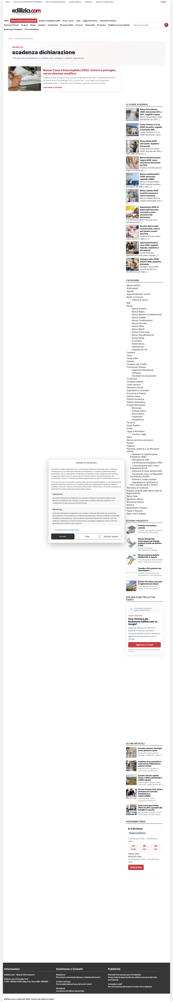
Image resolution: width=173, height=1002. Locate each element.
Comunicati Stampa (136, 367)
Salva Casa (132, 496)
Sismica (130, 505)
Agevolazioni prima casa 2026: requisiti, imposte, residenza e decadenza (149, 246)
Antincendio (132, 288)
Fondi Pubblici (133, 425)
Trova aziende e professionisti (23, 21)
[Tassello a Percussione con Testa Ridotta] (131, 572)
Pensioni (131, 446)
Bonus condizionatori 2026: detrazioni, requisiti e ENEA (149, 176)
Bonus (33, 25)
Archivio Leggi (139, 434)
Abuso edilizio (133, 285)
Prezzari (79, 25)
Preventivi (101, 25)
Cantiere (131, 352)
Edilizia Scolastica (135, 399)
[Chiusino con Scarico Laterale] (131, 529)
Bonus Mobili (138, 329)
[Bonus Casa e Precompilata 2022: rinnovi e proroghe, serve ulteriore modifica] (24, 78)
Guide (129, 428)
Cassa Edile (132, 358)
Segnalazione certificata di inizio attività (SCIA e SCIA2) (144, 483)
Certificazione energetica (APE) (147, 462)
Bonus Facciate (139, 323)
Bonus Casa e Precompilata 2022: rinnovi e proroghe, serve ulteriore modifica (79, 72)
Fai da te (24, 25)
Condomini (132, 378)
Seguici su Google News (105, 2)
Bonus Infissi (138, 326)
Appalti (130, 291)
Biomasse (136, 408)
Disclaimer (60, 988)
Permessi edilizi (66, 25)
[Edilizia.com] (26, 11)
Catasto (130, 361)
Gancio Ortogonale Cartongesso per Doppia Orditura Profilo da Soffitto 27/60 (150, 542)
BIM (128, 303)
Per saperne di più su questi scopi (67, 530)
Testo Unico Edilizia (136, 513)
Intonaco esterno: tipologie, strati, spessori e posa (150, 749)
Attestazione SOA (140, 459)
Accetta (63, 536)
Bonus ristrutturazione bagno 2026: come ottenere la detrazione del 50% (150, 161)
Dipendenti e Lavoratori (138, 390)
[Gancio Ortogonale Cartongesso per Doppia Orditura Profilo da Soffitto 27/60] (131, 543)
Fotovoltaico (138, 413)
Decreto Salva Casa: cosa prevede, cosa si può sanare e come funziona (150, 230)
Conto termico (134, 384)
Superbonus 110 (139, 349)
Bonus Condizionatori (142, 320)
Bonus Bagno (138, 311)
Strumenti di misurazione (144, 376)
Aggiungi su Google (144, 644)
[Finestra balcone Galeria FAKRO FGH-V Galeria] (131, 559)
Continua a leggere (52, 87)
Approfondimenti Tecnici (138, 294)
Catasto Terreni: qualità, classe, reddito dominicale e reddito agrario (150, 777)
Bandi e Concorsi (135, 297)
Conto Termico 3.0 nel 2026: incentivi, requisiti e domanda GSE (151, 127)
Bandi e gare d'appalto (13, 29)
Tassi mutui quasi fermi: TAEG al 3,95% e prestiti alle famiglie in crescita (150, 807)
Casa (78, 21)
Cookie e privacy (63, 981)
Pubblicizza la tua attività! (119, 25)
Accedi (163, 2)
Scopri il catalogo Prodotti (49, 21)
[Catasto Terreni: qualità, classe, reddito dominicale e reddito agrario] (131, 779)
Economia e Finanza (108, 21)
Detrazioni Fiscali (11, 25)
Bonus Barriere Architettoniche (146, 314)
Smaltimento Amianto (137, 508)
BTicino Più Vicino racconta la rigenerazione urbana (150, 583)
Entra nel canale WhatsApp (55, 2)
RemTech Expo (134, 856)
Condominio (53, 25)
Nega (87, 536)
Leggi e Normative (90, 21)
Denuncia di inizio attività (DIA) (147, 471)
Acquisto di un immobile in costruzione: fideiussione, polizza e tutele (149, 763)
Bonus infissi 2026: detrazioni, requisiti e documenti (149, 143)
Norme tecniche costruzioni (140, 440)
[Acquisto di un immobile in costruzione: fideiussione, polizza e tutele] (131, 765)
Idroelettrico (138, 419)
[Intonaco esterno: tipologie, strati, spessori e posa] (131, 752)
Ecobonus (137, 340)
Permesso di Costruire (137, 487)
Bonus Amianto (139, 308)
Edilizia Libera (133, 396)
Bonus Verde (138, 338)
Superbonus (138, 346)
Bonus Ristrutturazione (143, 335)
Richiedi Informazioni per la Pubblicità (124, 975)
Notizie (130, 443)
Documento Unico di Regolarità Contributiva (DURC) (146, 475)
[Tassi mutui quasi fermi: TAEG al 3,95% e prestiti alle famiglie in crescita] (131, 809)
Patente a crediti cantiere (144, 479)
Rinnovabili (90, 25)
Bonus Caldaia (139, 317)
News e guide (68, 21)
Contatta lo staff (115, 984)
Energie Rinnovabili (136, 405)
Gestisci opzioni (111, 536)
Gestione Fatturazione (142, 370)
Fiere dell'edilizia (32, 29)
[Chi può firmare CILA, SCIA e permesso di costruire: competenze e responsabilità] (131, 793)
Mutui (129, 437)
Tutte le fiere (136, 867)
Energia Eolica (139, 411)
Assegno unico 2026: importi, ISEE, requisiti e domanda (150, 261)
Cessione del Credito (137, 364)
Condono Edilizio (135, 381)
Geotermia (137, 416)
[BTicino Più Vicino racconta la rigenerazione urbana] (131, 586)
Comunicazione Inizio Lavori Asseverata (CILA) (144, 466)
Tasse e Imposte (134, 510)
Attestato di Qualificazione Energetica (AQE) (144, 455)
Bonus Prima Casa (141, 332)
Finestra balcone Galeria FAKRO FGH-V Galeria (148, 556)
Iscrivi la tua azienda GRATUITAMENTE (27, 2)
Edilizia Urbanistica (136, 402)
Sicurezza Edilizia (135, 502)
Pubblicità (88, 2)
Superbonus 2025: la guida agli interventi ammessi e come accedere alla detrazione (149, 212)
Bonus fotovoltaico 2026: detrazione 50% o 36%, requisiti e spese (151, 112)
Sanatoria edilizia (135, 499)
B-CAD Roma (135, 828)
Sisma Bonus (138, 343)
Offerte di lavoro (140, 300)
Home (7, 2)
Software (136, 373)
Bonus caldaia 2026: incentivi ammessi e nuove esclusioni (149, 193)
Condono (41, 25)
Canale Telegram (75, 2)
